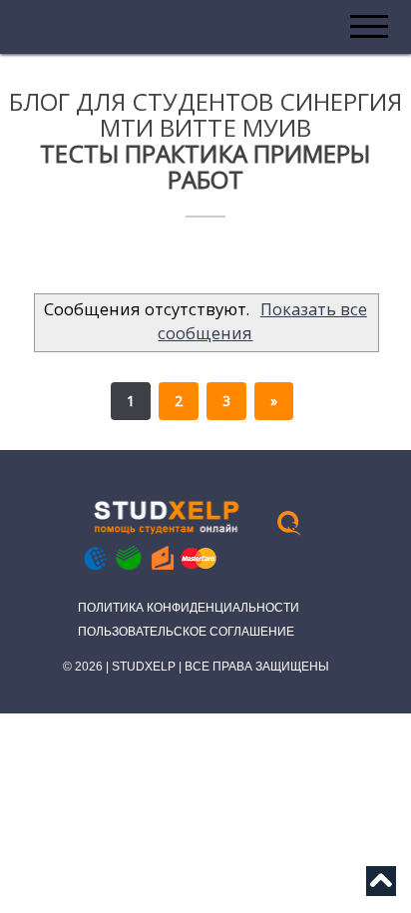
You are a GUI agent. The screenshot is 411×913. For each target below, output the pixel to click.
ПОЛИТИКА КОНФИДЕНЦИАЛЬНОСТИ (188, 608)
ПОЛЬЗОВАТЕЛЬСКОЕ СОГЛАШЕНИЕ (186, 632)
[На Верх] (381, 887)
